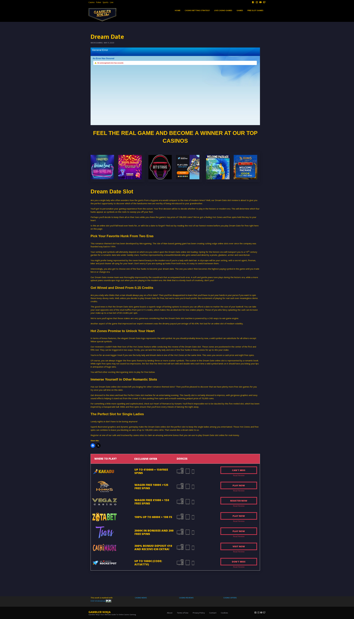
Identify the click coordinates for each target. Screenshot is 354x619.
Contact (212, 613)
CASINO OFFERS (230, 597)
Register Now (238, 500)
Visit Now (239, 546)
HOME (177, 10)
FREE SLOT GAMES (255, 10)
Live (111, 2)
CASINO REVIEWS (186, 597)
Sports (105, 2)
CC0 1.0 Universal (98, 601)
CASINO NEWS (141, 597)
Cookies (224, 613)
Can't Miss (238, 470)
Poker (98, 2)
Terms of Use (182, 613)
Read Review (238, 475)
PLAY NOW (239, 485)
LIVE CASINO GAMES (223, 10)
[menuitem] (91, 2)
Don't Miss (238, 561)
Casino (91, 2)
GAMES (240, 10)
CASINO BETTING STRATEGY (197, 10)
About (169, 613)
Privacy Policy (199, 613)
